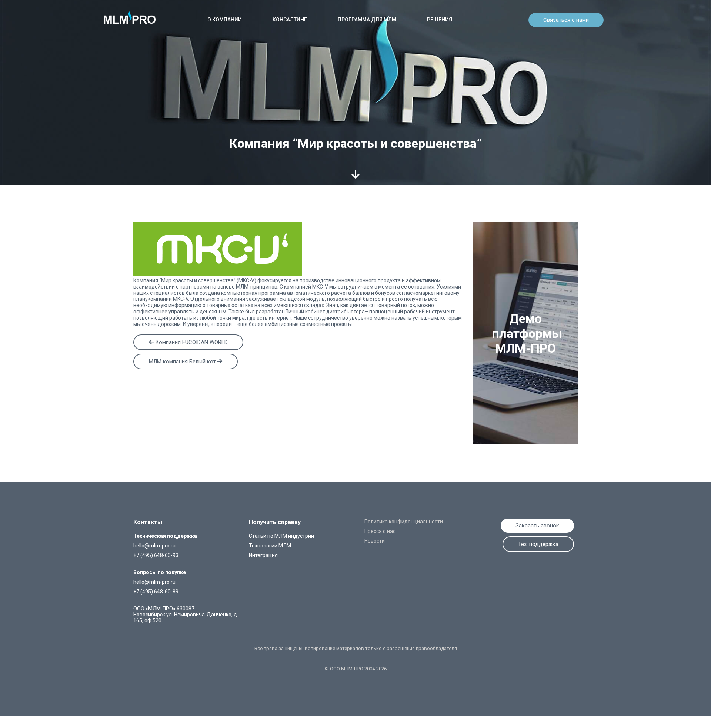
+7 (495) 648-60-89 (155, 592)
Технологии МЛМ (270, 546)
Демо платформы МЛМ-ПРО (527, 333)
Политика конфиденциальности (403, 521)
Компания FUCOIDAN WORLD (191, 342)
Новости (374, 541)
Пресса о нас (379, 531)
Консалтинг (290, 20)
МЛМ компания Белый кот (183, 361)
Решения (439, 20)
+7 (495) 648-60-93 (155, 555)
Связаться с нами (566, 20)
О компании (224, 20)
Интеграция (263, 555)
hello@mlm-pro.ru (154, 546)
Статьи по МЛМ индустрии (281, 536)
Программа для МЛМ (367, 20)
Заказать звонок (537, 525)
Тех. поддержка (538, 544)
